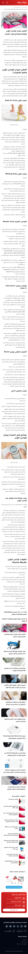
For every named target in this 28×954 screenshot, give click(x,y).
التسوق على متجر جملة (22, 944)
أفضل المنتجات (17, 7)
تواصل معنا (24, 941)
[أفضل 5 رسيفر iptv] (22, 801)
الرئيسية (25, 7)
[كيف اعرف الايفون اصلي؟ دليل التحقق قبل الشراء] (22, 814)
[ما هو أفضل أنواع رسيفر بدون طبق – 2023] (22, 808)
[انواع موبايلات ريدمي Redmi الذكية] (22, 828)
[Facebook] (25, 926)
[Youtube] (10, 926)
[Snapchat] (6, 926)
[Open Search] (7, 2)
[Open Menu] (3, 2)
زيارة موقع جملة (14, 910)
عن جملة (25, 939)
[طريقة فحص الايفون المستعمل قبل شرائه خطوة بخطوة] (22, 835)
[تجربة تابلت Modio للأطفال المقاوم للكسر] (22, 863)
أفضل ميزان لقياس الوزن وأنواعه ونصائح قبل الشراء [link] (15, 9)
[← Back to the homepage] (22, 2)
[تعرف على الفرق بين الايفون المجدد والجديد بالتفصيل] (22, 821)
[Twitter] (17, 926)
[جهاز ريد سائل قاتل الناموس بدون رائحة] (22, 849)
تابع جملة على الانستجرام (13, 887)
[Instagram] (21, 926)
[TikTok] (14, 926)
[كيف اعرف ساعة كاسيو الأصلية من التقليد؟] (22, 856)
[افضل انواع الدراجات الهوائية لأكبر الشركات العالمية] (22, 842)
